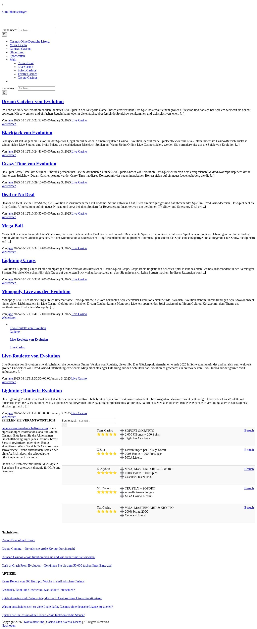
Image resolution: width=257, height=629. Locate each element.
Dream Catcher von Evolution (33, 101)
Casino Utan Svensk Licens (63, 622)
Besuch (249, 430)
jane (10, 120)
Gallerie (15, 331)
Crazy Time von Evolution (29, 163)
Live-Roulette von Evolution (28, 328)
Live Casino (79, 120)
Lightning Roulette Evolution (32, 390)
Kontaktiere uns (34, 622)
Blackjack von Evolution (27, 132)
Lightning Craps (19, 260)
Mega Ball (12, 225)
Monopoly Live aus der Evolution (36, 291)
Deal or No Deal (18, 194)
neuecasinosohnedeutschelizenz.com (25, 428)
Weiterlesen (9, 124)
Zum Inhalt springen (14, 11)
